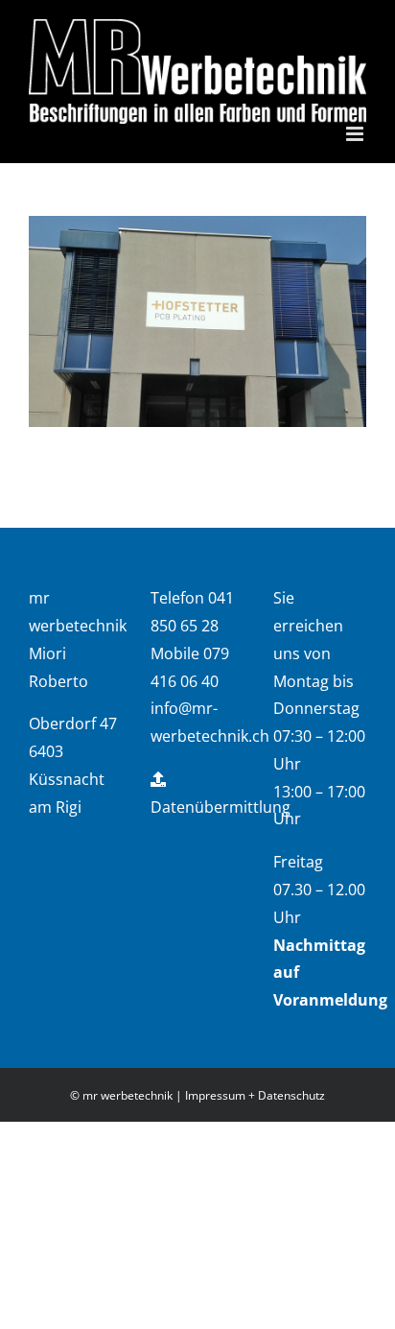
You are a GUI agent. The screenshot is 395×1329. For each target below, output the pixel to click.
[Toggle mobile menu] (356, 134)
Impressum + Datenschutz (255, 1095)
